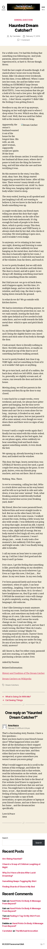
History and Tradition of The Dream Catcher (23, 673)
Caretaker (17, 36)
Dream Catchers (12, 685)
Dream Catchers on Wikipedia (16, 679)
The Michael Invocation (26, 931)
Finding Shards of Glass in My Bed (18, 886)
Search (5, 838)
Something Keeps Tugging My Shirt (19, 881)
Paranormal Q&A (16, 944)
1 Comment (25, 40)
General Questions (23, 20)
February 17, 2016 (33, 36)
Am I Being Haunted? (12, 859)
